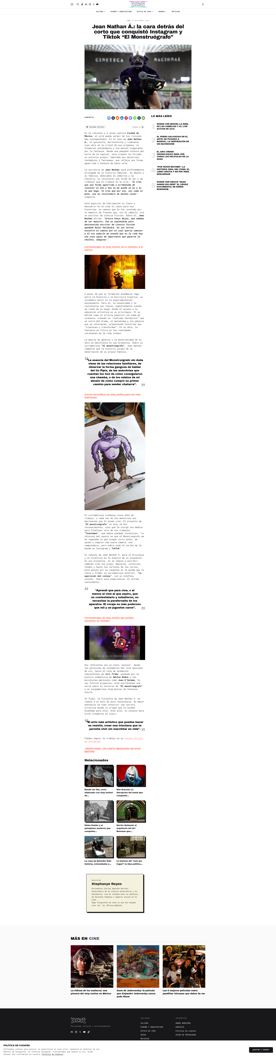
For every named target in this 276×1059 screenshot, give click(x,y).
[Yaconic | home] (103, 1020)
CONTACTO (180, 1027)
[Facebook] (86, 4)
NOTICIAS (176, 11)
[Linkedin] (122, 118)
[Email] (143, 118)
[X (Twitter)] (80, 1032)
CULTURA (99, 11)
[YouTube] (84, 1032)
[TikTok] (82, 4)
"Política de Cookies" (52, 1054)
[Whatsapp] (134, 118)
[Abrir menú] (73, 4)
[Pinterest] (126, 118)
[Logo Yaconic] (138, 4)
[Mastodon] (130, 118)
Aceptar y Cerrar (261, 1050)
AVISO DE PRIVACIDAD (186, 1035)
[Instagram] (90, 4)
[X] (113, 118)
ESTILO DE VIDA (144, 11)
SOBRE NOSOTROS (183, 1023)
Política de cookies (186, 1031)
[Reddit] (117, 118)
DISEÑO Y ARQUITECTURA (121, 11)
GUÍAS (143, 1035)
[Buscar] (77, 4)
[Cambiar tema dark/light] (203, 4)
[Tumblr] (139, 118)
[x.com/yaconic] (93, 4)
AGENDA (161, 11)
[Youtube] (97, 4)
